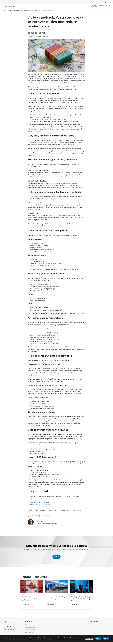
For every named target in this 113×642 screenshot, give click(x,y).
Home (5, 10)
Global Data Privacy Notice (67, 637)
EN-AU (108, 1)
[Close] (110, 5)
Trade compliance (46, 515)
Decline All (106, 638)
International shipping (34, 515)
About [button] (37, 6)
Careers (27, 624)
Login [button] (100, 1)
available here (94, 6)
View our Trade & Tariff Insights (40, 502)
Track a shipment (92, 1)
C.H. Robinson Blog (18, 10)
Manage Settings (89, 638)
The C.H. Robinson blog (30, 627)
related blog (51, 381)
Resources (10, 10)
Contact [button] (44, 6)
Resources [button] (29, 6)
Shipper (31, 510)
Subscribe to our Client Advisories (41, 504)
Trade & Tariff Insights (40, 510)
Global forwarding (77, 510)
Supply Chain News (29, 632)
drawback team (50, 462)
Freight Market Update (30, 629)
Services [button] (20, 6)
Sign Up (56, 557)
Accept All (98, 638)
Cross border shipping (65, 510)
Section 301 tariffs (52, 510)
